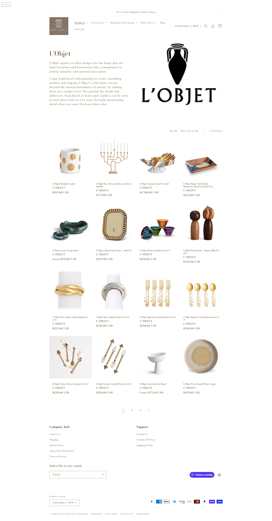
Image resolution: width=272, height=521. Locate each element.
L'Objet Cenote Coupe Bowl (65, 250)
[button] (81, 22)
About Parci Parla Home (61, 451)
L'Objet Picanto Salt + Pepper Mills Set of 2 (201, 252)
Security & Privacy (146, 439)
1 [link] (123, 410)
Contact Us (54, 434)
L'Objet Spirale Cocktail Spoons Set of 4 (201, 318)
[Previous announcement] (50, 12)
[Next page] (148, 410)
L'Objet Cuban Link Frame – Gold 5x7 (114, 250)
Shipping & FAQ (145, 445)
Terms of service (126, 513)
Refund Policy (56, 445)
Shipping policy (142, 513)
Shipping (53, 439)
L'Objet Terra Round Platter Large (199, 384)
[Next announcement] (221, 12)
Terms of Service (57, 456)
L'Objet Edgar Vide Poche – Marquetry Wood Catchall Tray (198, 185)
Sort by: (173, 131)
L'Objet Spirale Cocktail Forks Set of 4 (158, 317)
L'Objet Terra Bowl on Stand (153, 384)
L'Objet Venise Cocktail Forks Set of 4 (114, 384)
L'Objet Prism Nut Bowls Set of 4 (155, 250)
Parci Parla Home (64, 513)
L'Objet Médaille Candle (64, 183)
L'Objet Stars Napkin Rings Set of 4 (112, 317)
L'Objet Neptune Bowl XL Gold (154, 183)
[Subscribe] (102, 474)
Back (7, 4)
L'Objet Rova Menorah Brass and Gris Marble (114, 185)
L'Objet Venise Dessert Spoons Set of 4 (70, 384)
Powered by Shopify (80, 513)
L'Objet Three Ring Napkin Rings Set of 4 (70, 318)
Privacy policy (111, 513)
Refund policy (97, 513)
